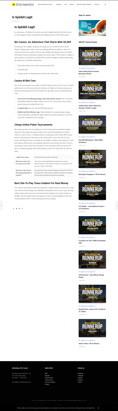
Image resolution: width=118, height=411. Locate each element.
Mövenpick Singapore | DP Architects (92, 174)
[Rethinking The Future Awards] (23, 4)
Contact (47, 384)
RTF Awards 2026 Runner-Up (87, 68)
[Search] (105, 4)
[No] (116, 408)
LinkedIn (80, 378)
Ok (98, 408)
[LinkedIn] (19, 208)
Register (47, 375)
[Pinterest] (6, 39)
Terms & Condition (50, 382)
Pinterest (80, 380)
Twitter (80, 382)
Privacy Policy (49, 380)
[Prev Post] (1, 205)
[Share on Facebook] (6, 30)
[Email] (6, 43)
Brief (46, 373)
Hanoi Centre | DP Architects (89, 343)
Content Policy (49, 378)
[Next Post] (116, 205)
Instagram (80, 375)
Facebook (80, 373)
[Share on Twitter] (6, 35)
